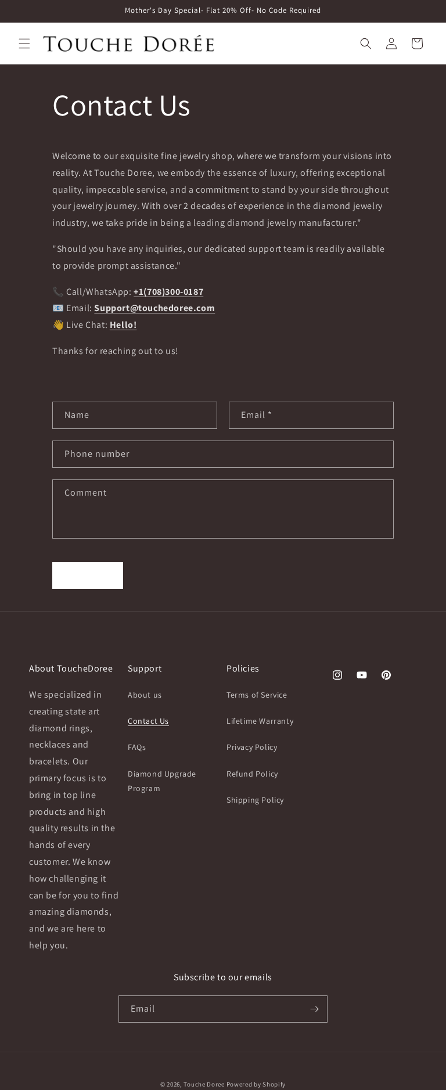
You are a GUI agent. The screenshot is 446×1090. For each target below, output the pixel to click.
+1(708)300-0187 (168, 292)
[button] (24, 43)
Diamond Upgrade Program (162, 780)
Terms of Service (256, 695)
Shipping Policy (255, 800)
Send (88, 574)
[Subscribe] (314, 1009)
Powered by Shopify (256, 1084)
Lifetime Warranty (259, 721)
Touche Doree (204, 1084)
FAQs (137, 747)
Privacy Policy (251, 747)
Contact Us (148, 721)
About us (145, 695)
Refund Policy (252, 773)
